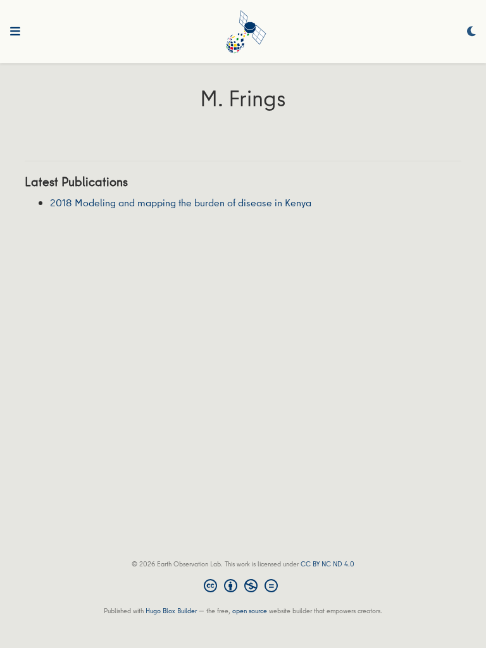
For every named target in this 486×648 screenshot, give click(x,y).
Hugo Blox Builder (171, 610)
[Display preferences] (471, 32)
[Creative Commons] (243, 587)
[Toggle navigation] (15, 31)
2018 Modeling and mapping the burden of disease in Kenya (180, 202)
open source (249, 610)
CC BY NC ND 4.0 (327, 563)
